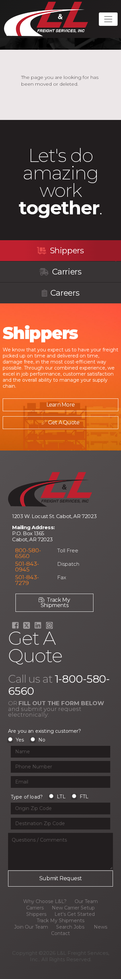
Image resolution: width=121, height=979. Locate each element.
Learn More (60, 404)
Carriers (66, 271)
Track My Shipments (55, 602)
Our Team (86, 901)
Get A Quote (63, 422)
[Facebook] (15, 625)
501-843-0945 (27, 566)
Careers (63, 293)
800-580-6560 (28, 553)
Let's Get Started (74, 914)
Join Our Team (31, 927)
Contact (60, 933)
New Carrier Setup (73, 907)
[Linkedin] (38, 625)
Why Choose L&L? (45, 901)
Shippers (66, 250)
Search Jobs (70, 927)
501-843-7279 (27, 580)
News (100, 927)
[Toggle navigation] (108, 19)
